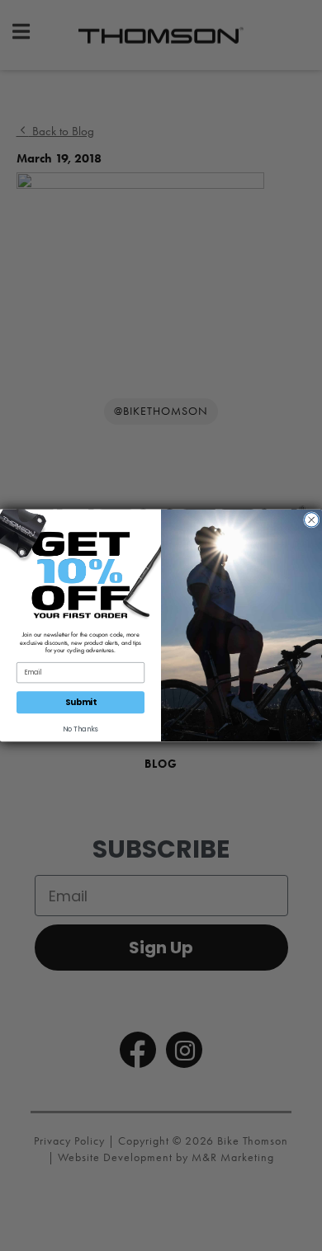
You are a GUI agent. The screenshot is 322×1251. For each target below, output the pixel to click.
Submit (81, 702)
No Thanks (80, 730)
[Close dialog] (312, 520)
